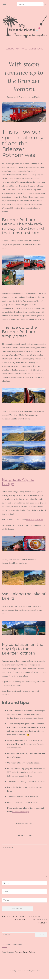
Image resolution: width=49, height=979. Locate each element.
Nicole (36, 97)
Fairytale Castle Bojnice (25, 952)
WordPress (36, 971)
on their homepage (20, 811)
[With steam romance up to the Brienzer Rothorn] (24, 112)
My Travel (21, 49)
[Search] (45, 4)
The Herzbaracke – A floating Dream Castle (28, 921)
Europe (9, 49)
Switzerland (36, 49)
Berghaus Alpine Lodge (18, 481)
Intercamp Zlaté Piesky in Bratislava (22, 917)
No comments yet (24, 823)
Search (41, 935)
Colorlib (20, 971)
